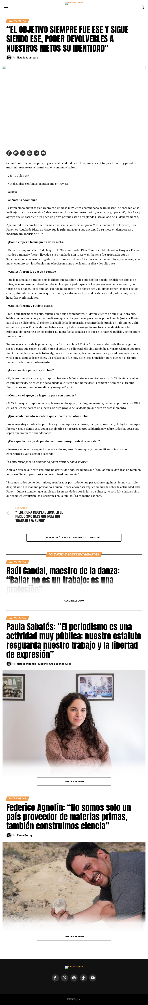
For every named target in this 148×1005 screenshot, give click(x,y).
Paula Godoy (24, 835)
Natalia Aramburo (27, 57)
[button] (9, 153)
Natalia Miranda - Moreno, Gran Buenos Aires (44, 663)
